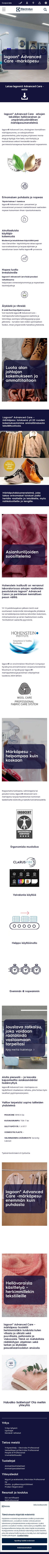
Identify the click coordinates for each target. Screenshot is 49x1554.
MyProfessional (12, 1500)
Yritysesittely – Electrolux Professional (22, 1447)
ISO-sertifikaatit (12, 1497)
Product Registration (14, 1486)
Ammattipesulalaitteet (15, 1468)
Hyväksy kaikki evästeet (24, 1540)
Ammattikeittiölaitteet (15, 1466)
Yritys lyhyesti (11, 1428)
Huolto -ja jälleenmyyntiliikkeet (19, 1484)
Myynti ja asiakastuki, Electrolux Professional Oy (25, 1480)
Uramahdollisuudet (13, 1455)
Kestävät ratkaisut (13, 1433)
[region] (24, 1526)
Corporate (7, 3)
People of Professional (15, 1452)
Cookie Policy (22, 1535)
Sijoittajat (9, 1430)
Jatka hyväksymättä (40, 1505)
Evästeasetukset (24, 1547)
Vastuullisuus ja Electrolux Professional (22, 1450)
